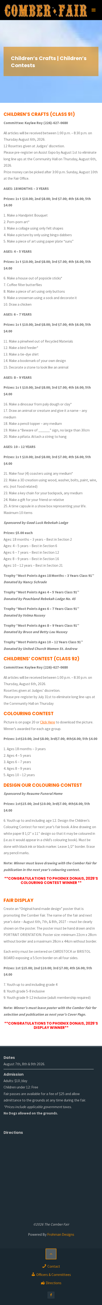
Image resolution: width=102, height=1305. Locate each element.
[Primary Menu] (93, 10)
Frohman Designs (60, 1234)
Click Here (47, 722)
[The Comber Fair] (45, 10)
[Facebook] (50, 1295)
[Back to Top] (51, 1253)
